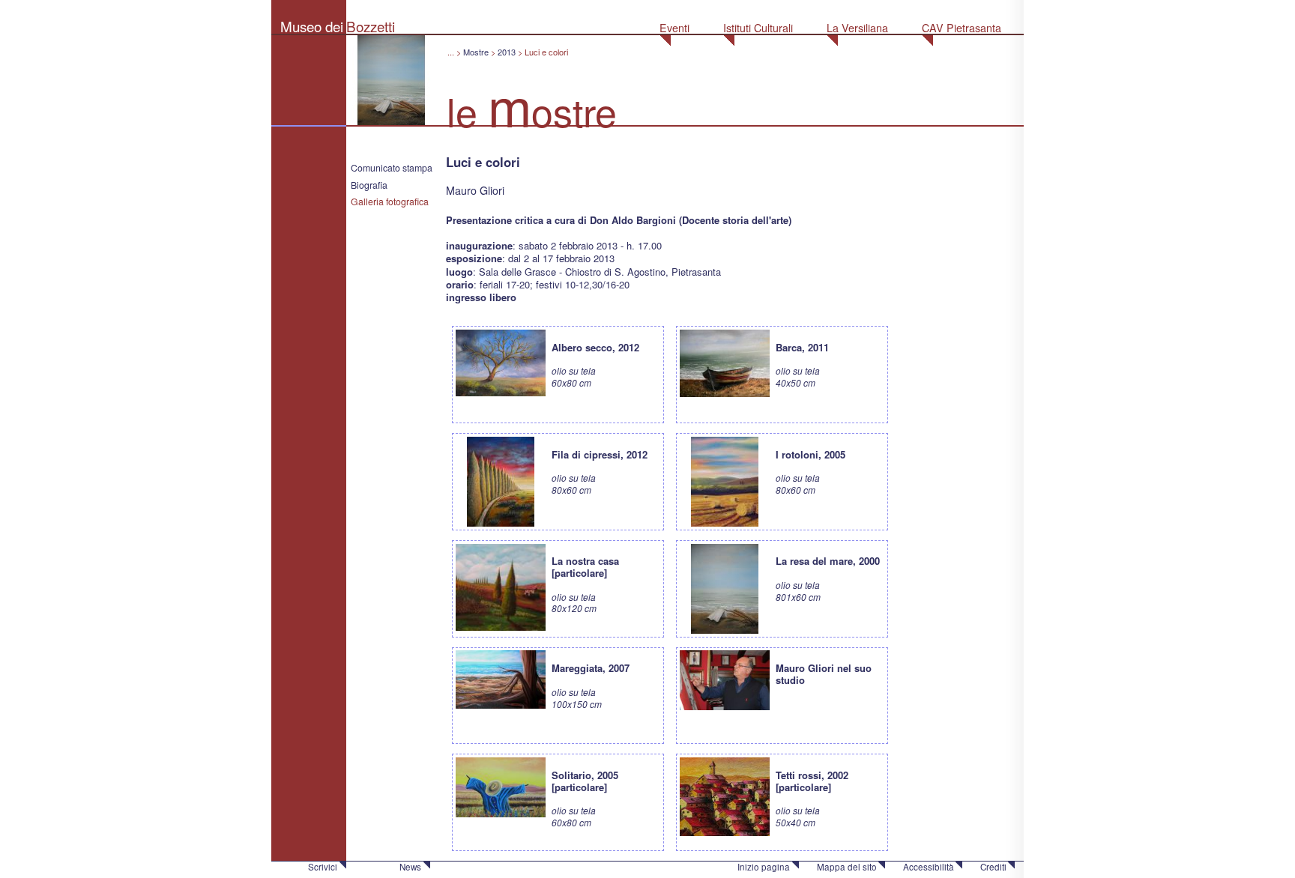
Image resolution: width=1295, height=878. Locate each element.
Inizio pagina (763, 867)
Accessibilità (928, 867)
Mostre (476, 52)
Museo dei (311, 26)
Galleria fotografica (390, 201)
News (410, 867)
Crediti (993, 867)
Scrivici (322, 867)
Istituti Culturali (758, 27)
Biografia (369, 185)
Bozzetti (370, 26)
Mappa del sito (847, 867)
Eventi (674, 27)
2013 (507, 52)
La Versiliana (857, 27)
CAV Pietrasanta (961, 27)
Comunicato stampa (391, 168)
